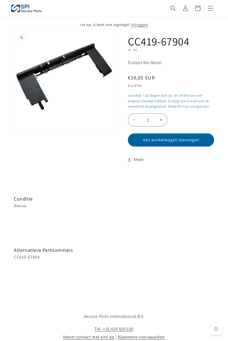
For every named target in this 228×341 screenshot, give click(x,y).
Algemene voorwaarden (141, 337)
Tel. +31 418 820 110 (114, 329)
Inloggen (139, 24)
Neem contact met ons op (88, 337)
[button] (173, 8)
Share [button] (138, 159)
